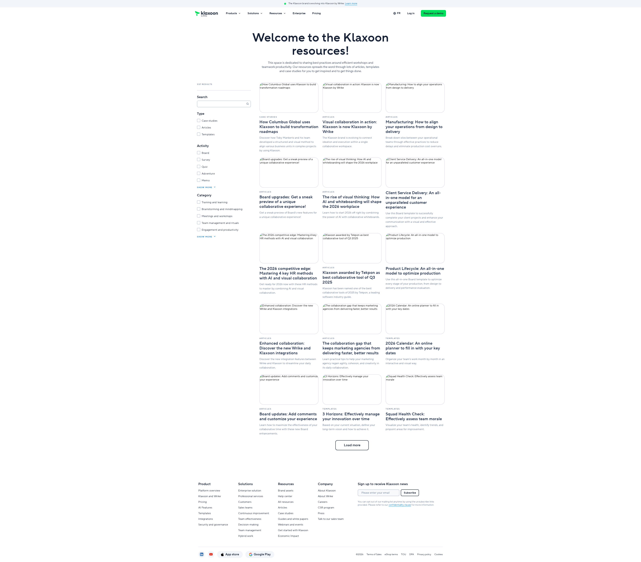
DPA (411, 554)
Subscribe (410, 492)
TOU (403, 554)
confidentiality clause (400, 504)
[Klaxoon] (206, 13)
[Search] (247, 103)
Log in (410, 13)
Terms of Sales (374, 554)
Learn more (351, 3)
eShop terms (391, 554)
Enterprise (299, 13)
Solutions (253, 13)
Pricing (316, 13)
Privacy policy (424, 554)
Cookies (438, 554)
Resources (275, 13)
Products (231, 13)
